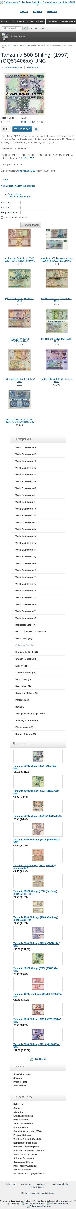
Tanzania (32, 45)
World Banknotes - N (25, 536)
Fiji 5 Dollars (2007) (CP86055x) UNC (19, 380)
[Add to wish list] (36, 129)
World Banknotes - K (25, 515)
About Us (18, 1112)
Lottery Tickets (23, 666)
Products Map (20, 1082)
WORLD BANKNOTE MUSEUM (30, 631)
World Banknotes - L (25, 522)
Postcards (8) (22, 700)
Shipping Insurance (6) (26, 720)
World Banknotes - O (25, 543)
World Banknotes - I (25, 502)
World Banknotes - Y (25, 611)
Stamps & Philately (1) (26, 693)
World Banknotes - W (25, 597)
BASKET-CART (7, 21)
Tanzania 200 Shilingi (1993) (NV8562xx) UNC (37, 816)
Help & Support (21, 1120)
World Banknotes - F (25, 481)
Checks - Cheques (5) (26, 659)
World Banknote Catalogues (27, 1139)
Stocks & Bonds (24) (25, 672)
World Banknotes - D (25, 468)
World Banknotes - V (25, 591)
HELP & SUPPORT (38, 21)
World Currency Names (25, 1154)
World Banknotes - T (17, 45)
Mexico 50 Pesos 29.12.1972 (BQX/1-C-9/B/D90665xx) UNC (19, 420)
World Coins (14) (23, 638)
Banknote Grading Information (28, 1150)
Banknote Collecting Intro (26, 1146)
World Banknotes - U (25, 584)
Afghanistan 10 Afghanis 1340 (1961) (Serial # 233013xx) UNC (19, 259)
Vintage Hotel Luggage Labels (30, 713)
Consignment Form (23, 1162)
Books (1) (20, 707)
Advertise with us (22, 1170)
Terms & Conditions (23, 1123)
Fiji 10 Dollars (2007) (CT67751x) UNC (56, 380)
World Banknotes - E (25, 474)
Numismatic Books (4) (26, 652)
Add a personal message (15, 217)
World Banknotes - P (25, 550)
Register (37, 11)
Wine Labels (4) (23, 679)
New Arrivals (20, 1086)
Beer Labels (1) (23, 686)
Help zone (18, 1104)
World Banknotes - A (25, 447)
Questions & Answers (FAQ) (27, 1131)
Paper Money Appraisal (25, 1166)
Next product (35, 67)
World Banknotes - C (25, 461)
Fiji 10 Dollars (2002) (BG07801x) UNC (19, 340)
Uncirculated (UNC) (27, 171)
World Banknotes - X (25, 604)
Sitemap (17, 1078)
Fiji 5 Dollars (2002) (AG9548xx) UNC (56, 299)
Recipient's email (9, 212)
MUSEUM (53, 21)
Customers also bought (19, 197)
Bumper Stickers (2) (25, 734)
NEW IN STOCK (68, 21)
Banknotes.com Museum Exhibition (38, 1193)
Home (3, 45)
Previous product (12, 67)
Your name (6, 202)
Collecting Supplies (25, 645)
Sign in (24, 11)
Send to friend (14, 194)
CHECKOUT (22, 21)
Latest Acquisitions (23, 1116)
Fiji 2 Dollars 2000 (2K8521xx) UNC (19, 299)
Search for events (22, 1074)
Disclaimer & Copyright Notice (28, 1173)
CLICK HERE (27, 158)
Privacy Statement (22, 1135)
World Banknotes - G (25, 488)
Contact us (18, 1108)
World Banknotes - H (25, 495)
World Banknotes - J (25, 509)
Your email (6, 207)
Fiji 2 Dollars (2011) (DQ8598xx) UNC (56, 340)
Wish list (52, 11)
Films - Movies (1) (24, 727)
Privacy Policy (20, 1127)
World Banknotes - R (25, 563)
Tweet (5, 179)
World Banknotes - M (25, 529)
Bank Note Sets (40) (25, 625)
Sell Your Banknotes (23, 1158)
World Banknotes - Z (25, 618)
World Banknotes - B (25, 454)
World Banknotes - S (25, 570)
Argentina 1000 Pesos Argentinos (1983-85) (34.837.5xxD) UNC (56, 259)
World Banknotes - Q (25, 556)
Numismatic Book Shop (25, 1143)
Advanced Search (36, 28)
